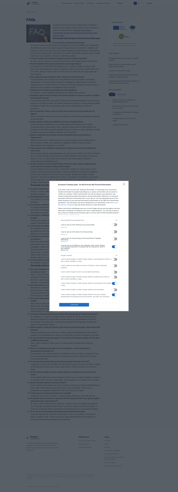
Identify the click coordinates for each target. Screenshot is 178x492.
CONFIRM (74, 305)
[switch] (114, 224)
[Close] (125, 185)
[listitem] (89, 220)
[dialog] (89, 246)
